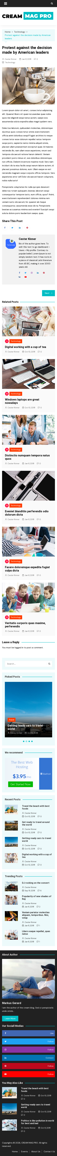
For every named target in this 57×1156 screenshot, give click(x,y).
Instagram (32, 273)
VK (19, 277)
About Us (35, 1151)
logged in (19, 647)
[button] (23, 741)
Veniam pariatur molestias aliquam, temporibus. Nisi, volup (36, 915)
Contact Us (49, 1151)
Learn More (10, 1018)
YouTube (26, 277)
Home (15, 1151)
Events (24, 1151)
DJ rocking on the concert (35, 883)
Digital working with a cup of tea (25, 347)
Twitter (12, 227)
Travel (11, 720)
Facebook (5, 227)
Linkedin (20, 227)
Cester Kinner (11, 59)
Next (47, 293)
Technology (10, 62)
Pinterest (27, 227)
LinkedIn (38, 273)
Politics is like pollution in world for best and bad (37, 1122)
